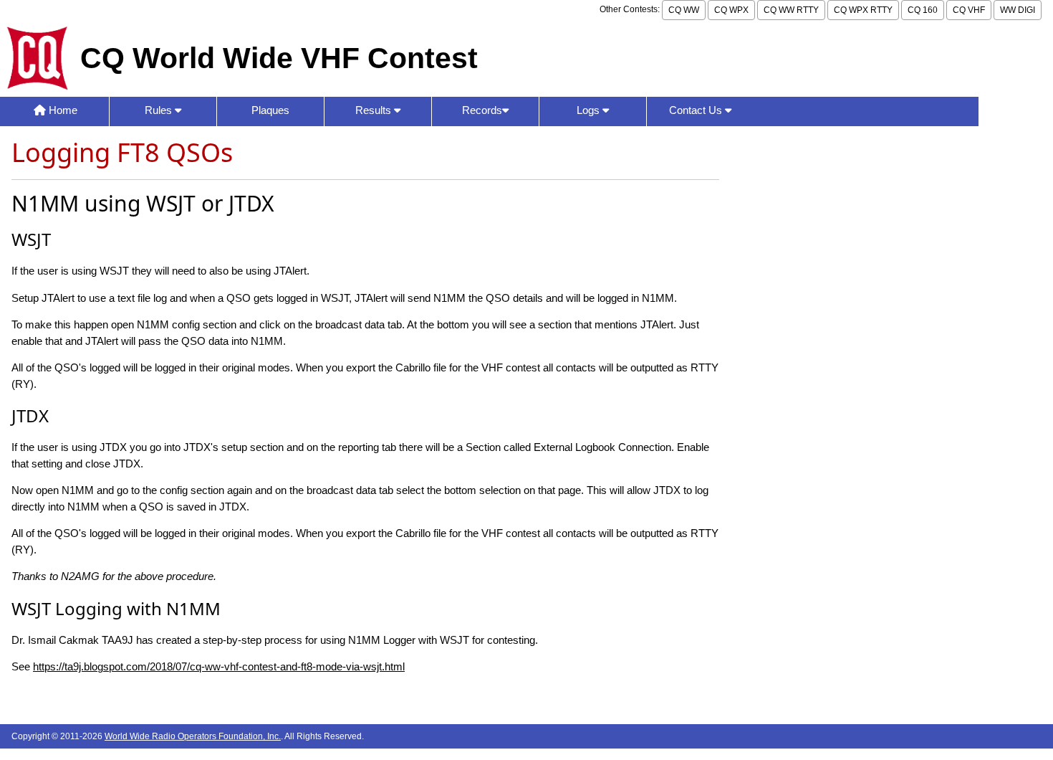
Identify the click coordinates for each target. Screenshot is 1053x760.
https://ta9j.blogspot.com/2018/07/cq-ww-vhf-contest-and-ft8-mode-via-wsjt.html (219, 666)
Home (61, 110)
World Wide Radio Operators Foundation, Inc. (193, 736)
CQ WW (683, 10)
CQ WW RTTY (791, 10)
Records (482, 110)
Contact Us (697, 110)
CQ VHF (969, 10)
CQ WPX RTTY (863, 10)
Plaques (270, 110)
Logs (589, 110)
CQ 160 (923, 10)
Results (374, 110)
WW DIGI (1017, 10)
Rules (160, 110)
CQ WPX (731, 10)
